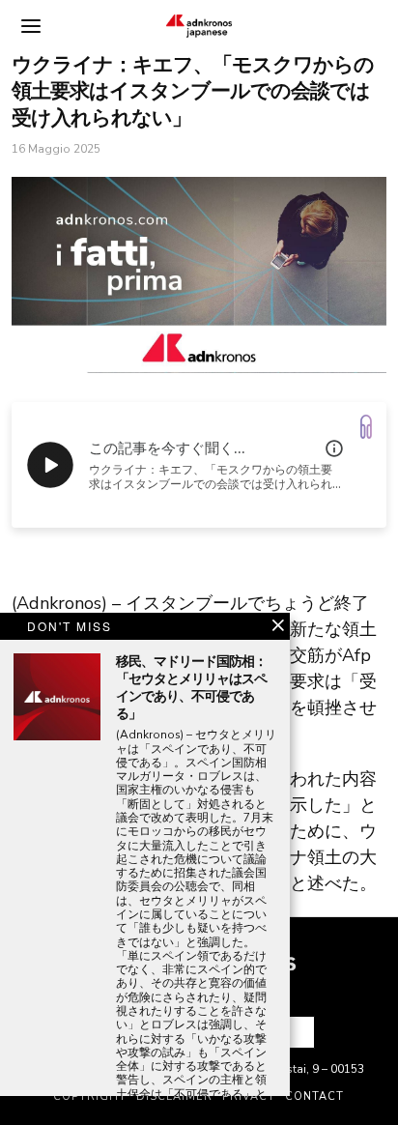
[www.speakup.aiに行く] (366, 427)
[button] (292, 1032)
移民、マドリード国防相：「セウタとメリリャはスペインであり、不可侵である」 (191, 688)
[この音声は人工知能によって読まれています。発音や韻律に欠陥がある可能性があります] (334, 448)
